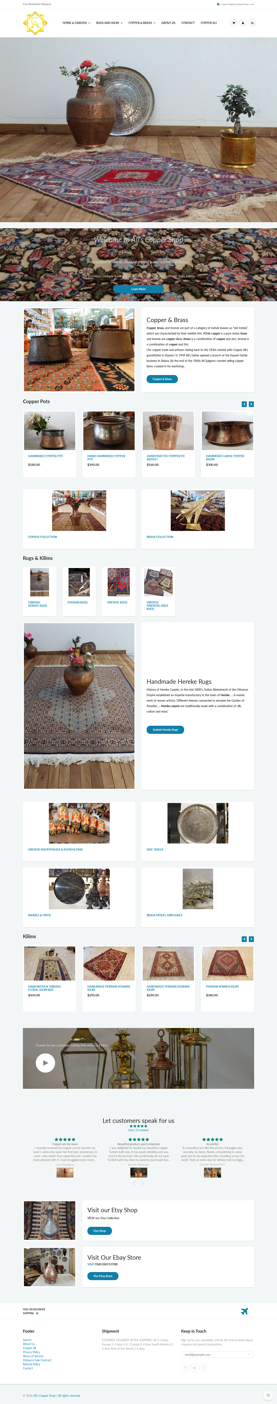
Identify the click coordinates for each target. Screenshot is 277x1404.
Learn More (138, 289)
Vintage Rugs (117, 602)
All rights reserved (69, 1395)
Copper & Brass (140, 23)
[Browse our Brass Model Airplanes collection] (198, 888)
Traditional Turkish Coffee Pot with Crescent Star (227, 457)
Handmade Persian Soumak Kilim (49, 988)
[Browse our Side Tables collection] (197, 823)
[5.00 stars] (138, 1126)
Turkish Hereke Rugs (37, 604)
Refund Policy (31, 1364)
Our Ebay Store (102, 1276)
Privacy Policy (31, 1352)
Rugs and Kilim (107, 23)
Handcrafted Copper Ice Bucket (47, 457)
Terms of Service (33, 1356)
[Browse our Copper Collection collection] (79, 510)
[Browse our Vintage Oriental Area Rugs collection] (158, 581)
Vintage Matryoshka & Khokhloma (55, 849)
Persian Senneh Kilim (103, 986)
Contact (188, 23)
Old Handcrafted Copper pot (167, 457)
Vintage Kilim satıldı (221, 986)
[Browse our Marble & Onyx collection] (79, 888)
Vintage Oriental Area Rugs (157, 606)
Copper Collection (42, 537)
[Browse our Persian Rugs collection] (79, 581)
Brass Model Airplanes (164, 915)
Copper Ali (209, 23)
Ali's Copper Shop (44, 1395)
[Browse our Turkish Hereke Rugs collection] (39, 581)
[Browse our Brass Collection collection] (198, 510)
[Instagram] (203, 1368)
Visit (90, 1264)
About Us (168, 23)
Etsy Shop (99, 1231)
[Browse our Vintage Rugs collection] (119, 581)
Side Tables (155, 849)
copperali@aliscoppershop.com (237, 4)
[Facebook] (185, 1368)
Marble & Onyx (39, 915)
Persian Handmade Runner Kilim (168, 988)
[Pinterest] (194, 1368)
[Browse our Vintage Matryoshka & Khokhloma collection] (79, 823)
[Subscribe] (249, 1354)
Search (27, 1340)
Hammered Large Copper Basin (106, 457)
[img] (65, 1139)
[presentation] (244, 404)
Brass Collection (160, 537)
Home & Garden (75, 23)
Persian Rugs (78, 602)
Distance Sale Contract (37, 1360)
